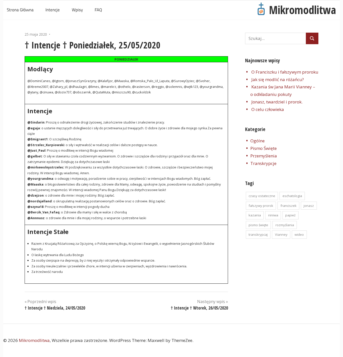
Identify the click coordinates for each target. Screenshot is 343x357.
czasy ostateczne (262, 196)
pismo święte (258, 225)
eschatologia (292, 196)
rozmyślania (284, 225)
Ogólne (257, 141)
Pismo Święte (263, 148)
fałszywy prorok (261, 205)
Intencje (52, 10)
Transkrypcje (263, 163)
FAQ (98, 10)
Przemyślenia (263, 156)
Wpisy (77, 10)
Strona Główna (20, 10)
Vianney (281, 234)
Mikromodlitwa (302, 9)
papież (290, 215)
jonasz (309, 205)
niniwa (273, 215)
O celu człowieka (267, 109)
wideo (299, 234)
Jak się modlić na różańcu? (277, 79)
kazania (255, 215)
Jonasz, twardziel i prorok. (277, 102)
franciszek (288, 205)
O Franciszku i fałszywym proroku (284, 72)
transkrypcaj (258, 234)
